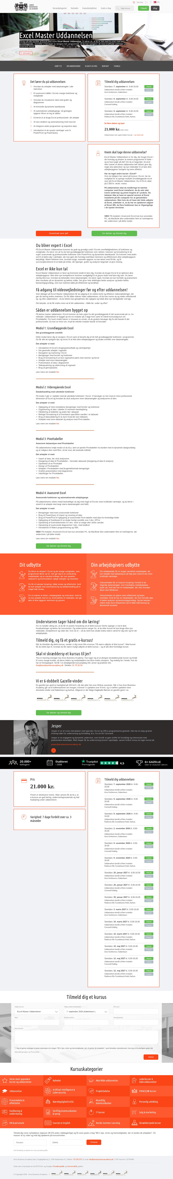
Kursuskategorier (60, 8)
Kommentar (19, 1028)
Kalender (74, 8)
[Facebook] (150, 2)
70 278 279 (77, 1159)
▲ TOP (47, 66)
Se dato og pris (91, 66)
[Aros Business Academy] (26, 6)
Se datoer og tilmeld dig (114, 233)
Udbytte (58, 66)
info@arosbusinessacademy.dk (101, 1159)
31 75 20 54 (77, 665)
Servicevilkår (72, 1166)
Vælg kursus (19, 1007)
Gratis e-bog (106, 8)
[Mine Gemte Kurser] (134, 3)
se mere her (138, 135)
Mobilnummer (69, 1017)
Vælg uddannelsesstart (72, 1007)
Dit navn (116, 1007)
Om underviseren (73, 66)
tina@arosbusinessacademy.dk (50, 665)
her (57, 372)
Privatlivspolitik (58, 1166)
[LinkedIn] (146, 2)
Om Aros (140, 2)
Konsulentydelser (89, 8)
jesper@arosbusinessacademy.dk (66, 744)
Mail (16, 1017)
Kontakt (105, 66)
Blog (155, 8)
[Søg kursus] (124, 8)
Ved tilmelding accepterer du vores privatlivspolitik (31, 1150)
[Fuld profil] (53, 751)
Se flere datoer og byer (114, 123)
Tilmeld (143, 8)
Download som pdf (58, 233)
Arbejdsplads (118, 1017)
